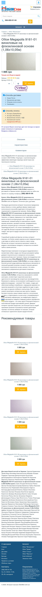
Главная (4, 547)
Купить (30, 83)
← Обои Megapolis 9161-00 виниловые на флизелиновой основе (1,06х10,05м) (21, 167)
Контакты (4, 558)
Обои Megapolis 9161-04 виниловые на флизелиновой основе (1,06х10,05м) (21, 380)
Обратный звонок (30, 21)
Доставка (4, 551)
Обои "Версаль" (27, 554)
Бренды (3, 556)
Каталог (19, 27)
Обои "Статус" (27, 551)
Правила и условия (7, 561)
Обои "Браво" (26, 549)
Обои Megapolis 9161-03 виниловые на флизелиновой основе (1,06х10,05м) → (21, 172)
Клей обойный (27, 556)
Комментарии (21, 150)
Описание (21, 139)
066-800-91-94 (11, 20)
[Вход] (39, 2)
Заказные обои (27, 558)
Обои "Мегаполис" (28, 547)
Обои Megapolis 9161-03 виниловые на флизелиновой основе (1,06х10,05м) (21, 343)
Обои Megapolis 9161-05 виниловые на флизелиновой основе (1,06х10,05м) (21, 418)
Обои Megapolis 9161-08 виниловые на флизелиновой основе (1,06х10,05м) (21, 455)
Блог (2, 549)
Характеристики (21, 145)
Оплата (3, 554)
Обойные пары (6, 563)
